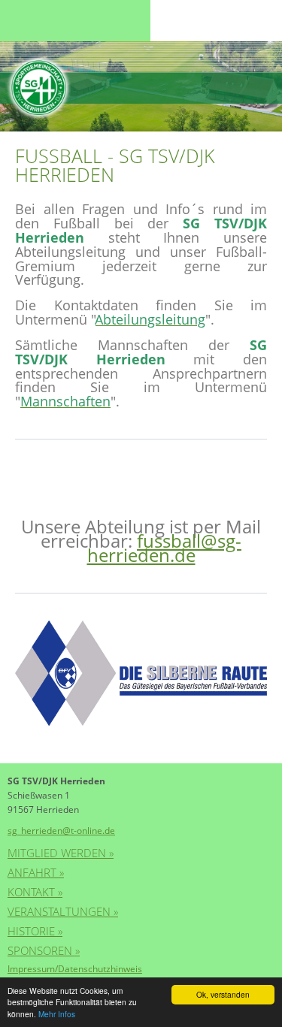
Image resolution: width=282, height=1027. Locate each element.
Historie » (35, 930)
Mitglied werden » (61, 852)
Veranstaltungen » (63, 911)
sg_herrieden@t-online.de (61, 830)
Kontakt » (35, 891)
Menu (37, 20)
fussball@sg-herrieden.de (164, 547)
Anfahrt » (36, 872)
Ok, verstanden (223, 994)
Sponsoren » (44, 950)
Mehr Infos (56, 1013)
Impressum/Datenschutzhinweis (75, 968)
